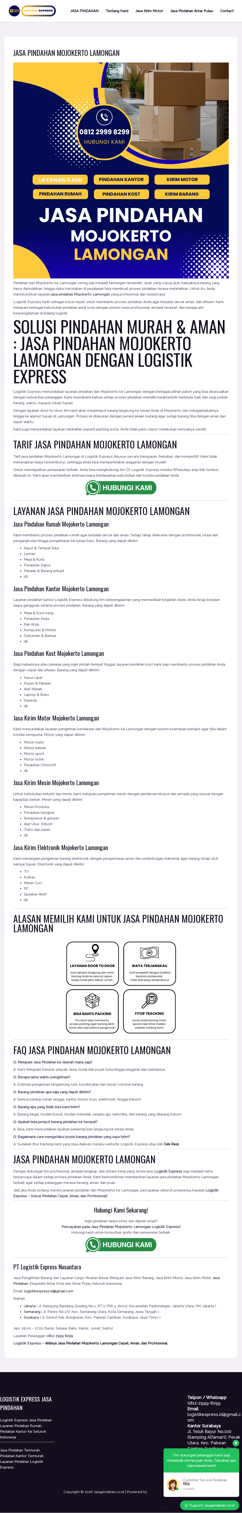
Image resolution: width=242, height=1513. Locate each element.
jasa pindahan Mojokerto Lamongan (80, 294)
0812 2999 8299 (60, 1336)
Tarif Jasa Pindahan (52, 444)
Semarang (32, 1312)
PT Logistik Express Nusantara (47, 1266)
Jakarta (30, 1306)
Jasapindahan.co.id (163, 1492)
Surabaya (31, 1317)
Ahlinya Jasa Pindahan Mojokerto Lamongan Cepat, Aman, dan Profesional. (106, 1343)
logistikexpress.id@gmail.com (48, 1291)
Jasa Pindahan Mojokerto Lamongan (102, 351)
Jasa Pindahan (76, 511)
